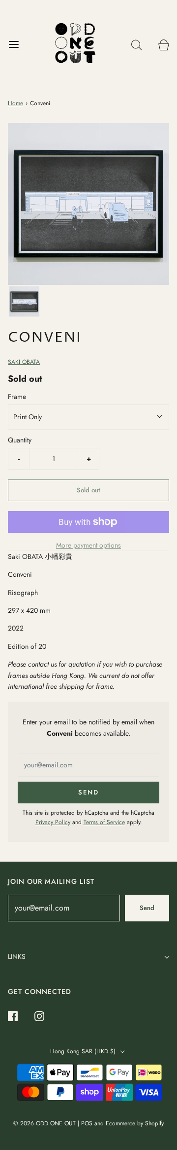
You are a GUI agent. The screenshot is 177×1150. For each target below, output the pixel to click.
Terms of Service (104, 822)
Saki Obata (24, 361)
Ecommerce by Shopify (135, 1123)
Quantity (19, 440)
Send (147, 907)
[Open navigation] (13, 44)
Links (17, 956)
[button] (24, 301)
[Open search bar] (136, 44)
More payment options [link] (88, 545)
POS (86, 1123)
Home (15, 103)
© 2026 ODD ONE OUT (44, 1123)
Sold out (88, 490)
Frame (17, 396)
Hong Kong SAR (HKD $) (84, 1051)
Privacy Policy (52, 822)
